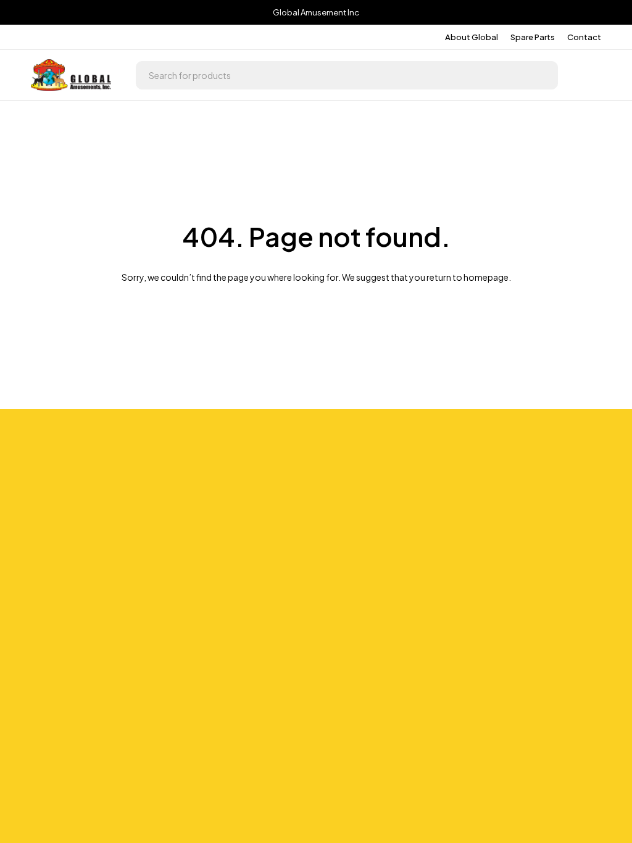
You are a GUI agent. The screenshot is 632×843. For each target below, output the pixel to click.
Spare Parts (532, 37)
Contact (584, 37)
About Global (471, 37)
